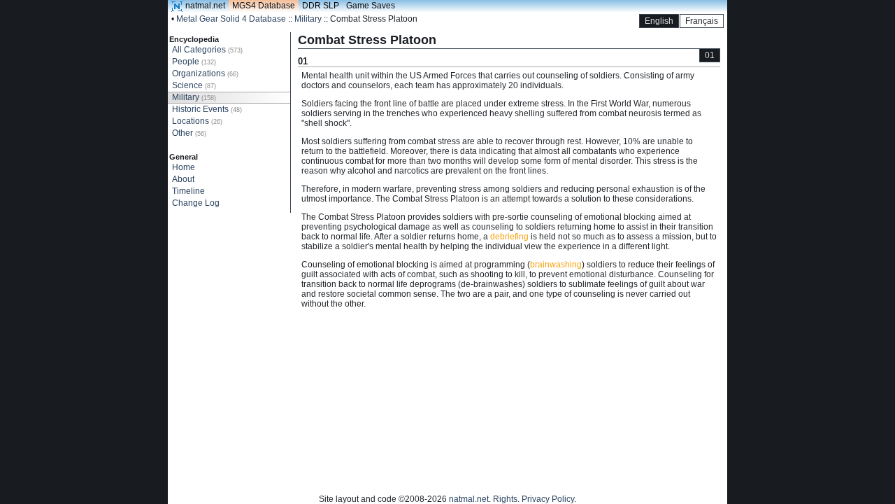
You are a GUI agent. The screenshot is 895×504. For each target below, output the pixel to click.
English (659, 21)
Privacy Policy (548, 499)
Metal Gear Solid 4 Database (231, 19)
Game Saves (370, 5)
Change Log (196, 203)
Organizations (205, 73)
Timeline (188, 191)
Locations (197, 121)
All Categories (207, 50)
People (194, 61)
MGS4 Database (263, 5)
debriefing (509, 236)
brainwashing (556, 265)
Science (194, 85)
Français (701, 21)
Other (189, 133)
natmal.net (205, 5)
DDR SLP (320, 5)
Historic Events (207, 109)
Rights (505, 499)
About (183, 179)
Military (308, 19)
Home (183, 167)
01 (710, 55)
